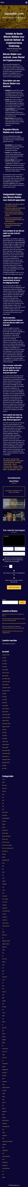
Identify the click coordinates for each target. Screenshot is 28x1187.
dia (3, 938)
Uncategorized (5, 1126)
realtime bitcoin (6, 1087)
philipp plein (5, 1069)
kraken (4, 1036)
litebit (3, 1042)
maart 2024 (5, 741)
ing (3, 1018)
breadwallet (18, 462)
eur (3, 982)
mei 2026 (4, 663)
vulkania (4, 1144)
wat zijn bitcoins (6, 1156)
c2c (3, 875)
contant (4, 914)
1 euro (3, 779)
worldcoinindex (6, 1168)
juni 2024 (4, 732)
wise (3, 1159)
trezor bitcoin (5, 1120)
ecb (3, 953)
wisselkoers (5, 1162)
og (2, 1060)
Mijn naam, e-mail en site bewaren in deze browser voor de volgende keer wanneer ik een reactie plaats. (13, 559)
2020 (3, 782)
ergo (3, 970)
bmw (3, 863)
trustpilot (4, 1123)
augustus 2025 (5, 690)
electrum (15, 466)
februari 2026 (5, 672)
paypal (3, 1066)
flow (3, 988)
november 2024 (6, 717)
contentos (4, 917)
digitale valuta (5, 944)
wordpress (4, 1165)
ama (3, 794)
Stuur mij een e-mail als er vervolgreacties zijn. (14, 573)
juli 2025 (4, 693)
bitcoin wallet (19, 460)
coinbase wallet (7, 464)
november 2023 (6, 753)
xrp (3, 1174)
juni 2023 (4, 768)
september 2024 (6, 723)
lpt (2, 1045)
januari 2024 (5, 747)
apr (3, 797)
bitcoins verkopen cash (7, 848)
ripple (3, 1096)
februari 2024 (5, 744)
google (4, 1000)
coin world (4, 902)
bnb (3, 866)
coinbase (4, 905)
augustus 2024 (5, 726)
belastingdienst (6, 818)
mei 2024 (4, 735)
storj (3, 1099)
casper (4, 881)
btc (3, 869)
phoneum (4, 1072)
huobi (3, 1012)
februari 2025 (5, 708)
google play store (7, 467)
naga (3, 1054)
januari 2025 (5, 711)
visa (3, 1138)
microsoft (4, 1051)
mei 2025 (4, 699)
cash (3, 878)
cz (2, 929)
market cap (5, 1048)
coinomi (14, 464)
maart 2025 (5, 705)
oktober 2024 (5, 720)
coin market (5, 899)
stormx (4, 1102)
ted (3, 1105)
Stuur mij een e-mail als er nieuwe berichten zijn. (14, 581)
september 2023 (6, 759)
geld (3, 997)
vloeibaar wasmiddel (7, 1141)
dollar (3, 950)
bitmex (4, 854)
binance (4, 821)
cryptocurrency (6, 926)
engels (3, 961)
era (3, 967)
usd (3, 1129)
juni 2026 (4, 660)
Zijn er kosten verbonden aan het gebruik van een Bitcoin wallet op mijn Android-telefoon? (14, 219)
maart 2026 (5, 669)
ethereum (4, 976)
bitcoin (3, 827)
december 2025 (6, 678)
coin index (4, 896)
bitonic (3, 857)
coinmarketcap (6, 911)
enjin (3, 964)
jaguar (3, 1021)
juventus (4, 1027)
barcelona (4, 815)
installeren (15, 467)
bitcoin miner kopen (7, 845)
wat (3, 1153)
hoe (3, 1003)
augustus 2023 (5, 762)
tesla (3, 1114)
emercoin (4, 959)
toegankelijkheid (12, 469)
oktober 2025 (5, 684)
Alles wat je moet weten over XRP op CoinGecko (14, 623)
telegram (4, 1111)
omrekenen (5, 1063)
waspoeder (5, 1150)
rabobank (4, 1081)
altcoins (4, 791)
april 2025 (4, 702)
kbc (3, 1030)
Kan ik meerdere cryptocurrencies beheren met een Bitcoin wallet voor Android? (14, 213)
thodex (4, 1117)
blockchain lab (5, 860)
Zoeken (4, 599)
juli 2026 (4, 657)
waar (3, 1147)
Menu (2, 2)
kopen (3, 1033)
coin (3, 893)
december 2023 (6, 750)
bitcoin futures (5, 842)
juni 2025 (4, 696)
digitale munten (6, 941)
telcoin (3, 1108)
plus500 (4, 1075)
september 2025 (6, 687)
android (8, 459)
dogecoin (4, 947)
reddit (3, 1093)
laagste (4, 1039)
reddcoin (4, 1090)
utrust (3, 1132)
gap (3, 994)
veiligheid (19, 469)
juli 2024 (4, 729)
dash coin (4, 935)
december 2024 (6, 714)
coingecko (4, 908)
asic (3, 806)
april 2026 (4, 666)
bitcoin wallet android (8, 462)
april (3, 800)
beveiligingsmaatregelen (9, 460)
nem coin (4, 1057)
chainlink (4, 884)
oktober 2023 (5, 756)
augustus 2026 (5, 654)
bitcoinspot (5, 851)
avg (3, 809)
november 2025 (6, 681)
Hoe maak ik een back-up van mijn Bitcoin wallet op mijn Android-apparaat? (14, 225)
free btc (4, 991)
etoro (3, 979)
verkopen (4, 1135)
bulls (3, 872)
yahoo (3, 1177)
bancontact (5, 812)
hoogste (4, 1006)
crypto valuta (5, 923)
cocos (3, 890)
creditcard (4, 920)
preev (3, 1078)
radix (3, 1084)
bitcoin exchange (6, 836)
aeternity (4, 788)
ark (3, 803)
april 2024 (4, 738)
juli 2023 (4, 765)
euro (3, 985)
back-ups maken (15, 459)
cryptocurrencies (7, 466)
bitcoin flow (5, 839)
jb (2, 1024)
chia (3, 887)
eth (3, 973)
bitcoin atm (5, 830)
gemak (20, 466)
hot (3, 1009)
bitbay (3, 824)
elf (3, 956)
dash (3, 932)
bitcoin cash (5, 833)
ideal (3, 1015)
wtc (3, 1171)
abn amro (4, 785)
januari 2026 (5, 675)
